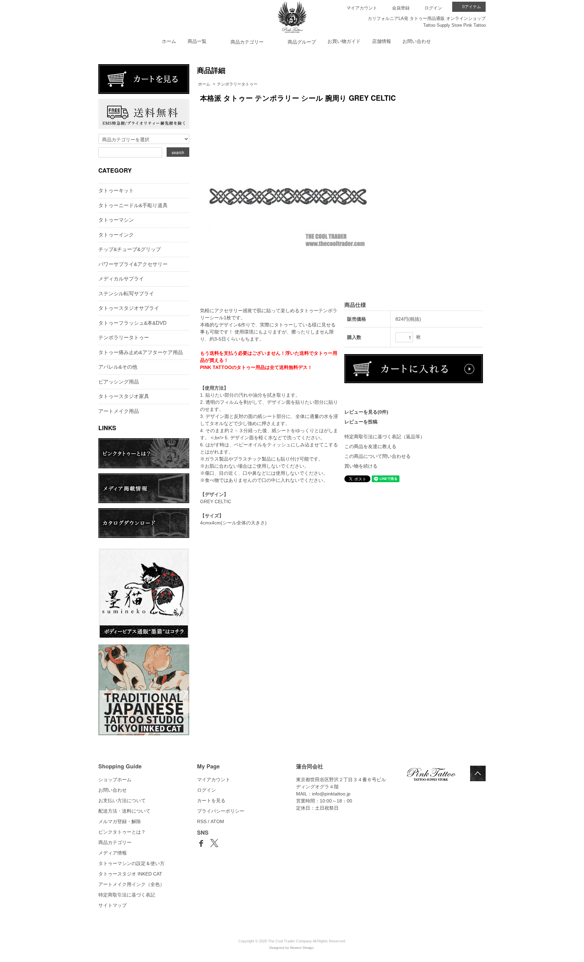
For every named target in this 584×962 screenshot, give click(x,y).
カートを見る (211, 800)
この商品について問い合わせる (377, 456)
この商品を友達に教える (370, 446)
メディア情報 (112, 853)
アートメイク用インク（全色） (131, 884)
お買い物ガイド (344, 41)
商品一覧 (197, 41)
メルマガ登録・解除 (119, 821)
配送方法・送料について (124, 811)
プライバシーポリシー (220, 811)
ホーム (169, 41)
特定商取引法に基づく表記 (126, 894)
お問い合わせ (417, 41)
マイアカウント (361, 7)
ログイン (433, 7)
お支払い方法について (122, 800)
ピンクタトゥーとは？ (122, 832)
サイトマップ (112, 905)
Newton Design (302, 947)
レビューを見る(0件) (366, 412)
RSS (201, 821)
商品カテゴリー (114, 842)
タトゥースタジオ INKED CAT (130, 874)
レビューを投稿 (361, 421)
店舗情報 (381, 41)
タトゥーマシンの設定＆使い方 (131, 863)
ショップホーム (114, 779)
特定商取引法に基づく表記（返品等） (384, 436)
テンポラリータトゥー (237, 84)
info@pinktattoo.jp (331, 793)
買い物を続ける (361, 466)
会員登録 (401, 7)
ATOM (217, 821)
